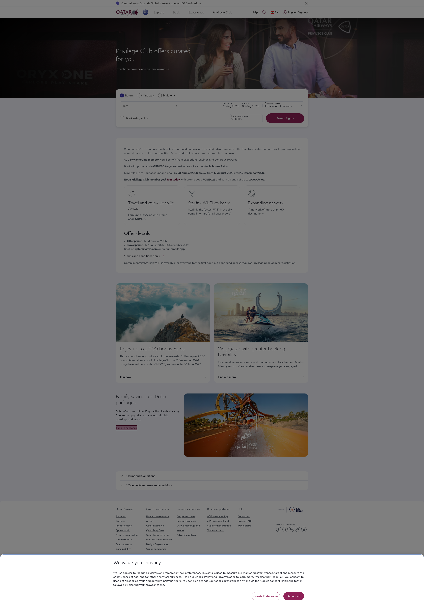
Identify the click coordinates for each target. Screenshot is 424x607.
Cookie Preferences (265, 596)
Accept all (293, 596)
